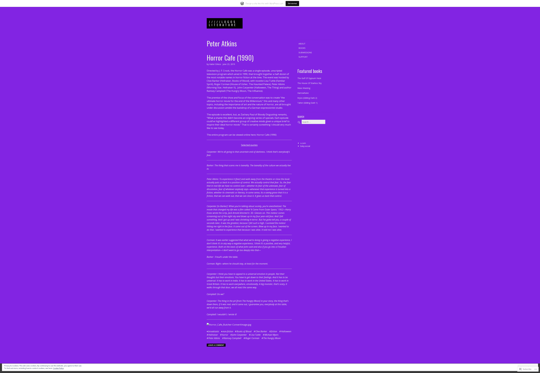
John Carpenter (245, 87)
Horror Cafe (241, 70)
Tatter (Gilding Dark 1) (307, 102)
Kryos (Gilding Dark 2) (307, 98)
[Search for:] (311, 122)
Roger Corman (222, 84)
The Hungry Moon (272, 338)
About (302, 43)
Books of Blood (244, 331)
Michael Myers (271, 334)
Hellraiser (213, 334)
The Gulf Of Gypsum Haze (309, 78)
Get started (292, 3)
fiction (274, 331)
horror (225, 334)
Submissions (305, 52)
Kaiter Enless (215, 64)
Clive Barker (213, 80)
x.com (303, 143)
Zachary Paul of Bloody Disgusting (259, 114)
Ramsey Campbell (216, 90)
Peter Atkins (278, 84)
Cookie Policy (58, 368)
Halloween (286, 331)
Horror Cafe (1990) (230, 58)
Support (303, 57)
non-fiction (228, 331)
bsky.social (305, 146)
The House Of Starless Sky (309, 83)
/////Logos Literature (223, 23)
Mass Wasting (303, 88)
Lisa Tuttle (269, 80)
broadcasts (213, 331)
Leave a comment (216, 345)
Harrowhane (303, 93)
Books (302, 48)
